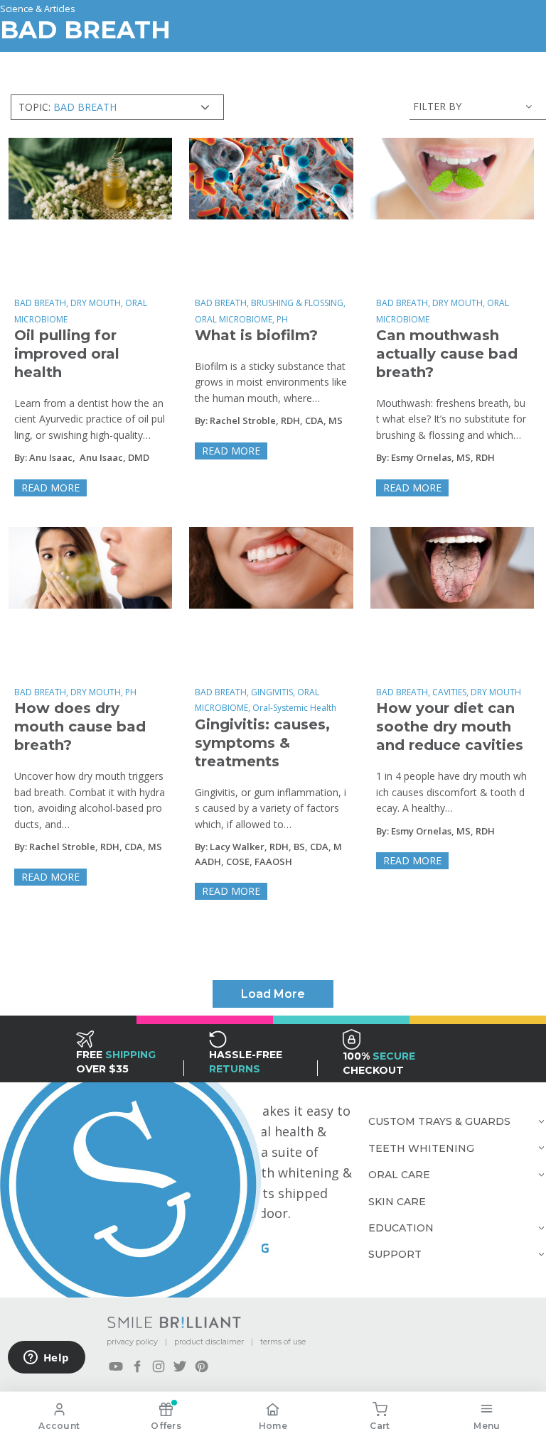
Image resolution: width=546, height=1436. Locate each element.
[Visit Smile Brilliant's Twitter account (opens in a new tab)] (180, 1366)
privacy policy (132, 1342)
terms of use (283, 1342)
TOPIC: (67, 107)
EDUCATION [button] (401, 1228)
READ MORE (50, 487)
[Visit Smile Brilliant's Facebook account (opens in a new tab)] (137, 1366)
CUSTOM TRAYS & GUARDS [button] (439, 1121)
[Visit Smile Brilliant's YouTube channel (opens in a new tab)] (116, 1366)
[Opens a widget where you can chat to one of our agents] (46, 1358)
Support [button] (395, 1254)
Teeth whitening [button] (421, 1148)
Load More (273, 994)
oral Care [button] (399, 1174)
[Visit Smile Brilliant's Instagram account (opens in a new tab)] (158, 1366)
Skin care (397, 1201)
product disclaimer (209, 1342)
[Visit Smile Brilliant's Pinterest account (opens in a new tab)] (201, 1366)
